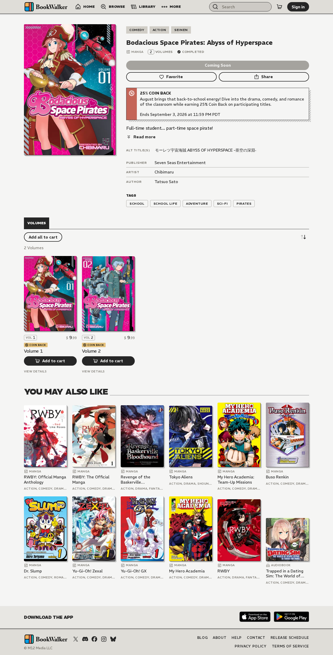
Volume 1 (33, 351)
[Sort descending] (303, 237)
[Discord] (85, 639)
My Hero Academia (187, 571)
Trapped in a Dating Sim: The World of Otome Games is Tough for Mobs (284, 574)
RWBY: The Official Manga (90, 480)
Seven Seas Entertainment (180, 162)
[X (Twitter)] (76, 639)
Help (237, 637)
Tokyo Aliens (181, 477)
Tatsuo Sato (166, 181)
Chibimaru (164, 172)
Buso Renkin (277, 477)
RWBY (223, 571)
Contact (256, 637)
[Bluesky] (113, 639)
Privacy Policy (250, 646)
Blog (202, 637)
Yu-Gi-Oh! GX (133, 571)
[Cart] (279, 7)
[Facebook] (94, 639)
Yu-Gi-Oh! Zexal (87, 571)
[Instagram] (104, 639)
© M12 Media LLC (38, 648)
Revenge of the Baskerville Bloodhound (135, 480)
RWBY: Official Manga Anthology (45, 480)
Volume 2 (91, 351)
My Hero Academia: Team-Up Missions (235, 480)
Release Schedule (290, 637)
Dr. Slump (33, 571)
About (219, 637)
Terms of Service (290, 646)
